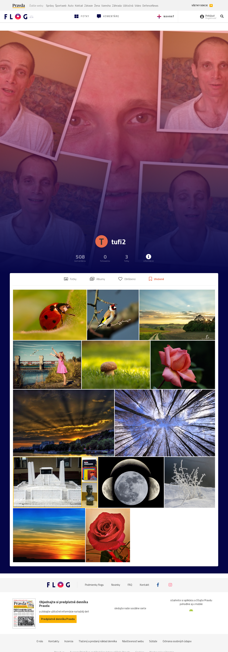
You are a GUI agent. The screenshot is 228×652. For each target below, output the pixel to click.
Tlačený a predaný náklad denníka (98, 641)
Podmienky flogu (94, 585)
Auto (71, 6)
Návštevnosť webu (133, 641)
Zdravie (88, 6)
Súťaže (153, 641)
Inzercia (68, 641)
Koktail (79, 6)
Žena (97, 6)
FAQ (130, 585)
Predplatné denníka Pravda (58, 619)
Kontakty (53, 641)
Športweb (60, 6)
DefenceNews (150, 6)
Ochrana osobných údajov (177, 641)
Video (138, 6)
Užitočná (128, 6)
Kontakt (144, 585)
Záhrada (117, 6)
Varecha (106, 6)
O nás (40, 641)
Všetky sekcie (200, 5)
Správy (50, 6)
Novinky (115, 585)
